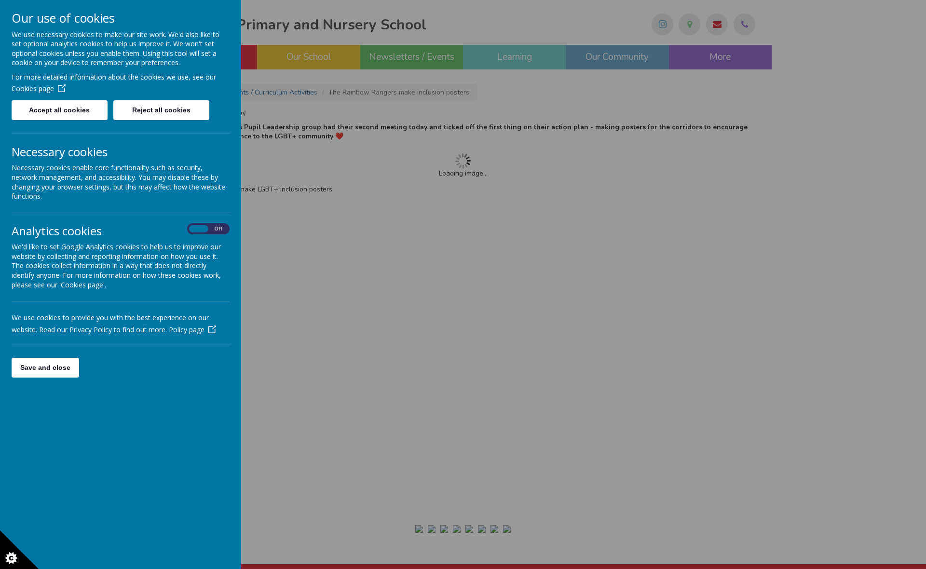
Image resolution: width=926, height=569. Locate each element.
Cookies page (33, 88)
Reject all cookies (161, 110)
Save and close (45, 367)
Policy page (186, 329)
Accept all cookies (59, 110)
